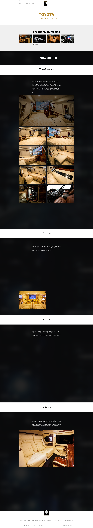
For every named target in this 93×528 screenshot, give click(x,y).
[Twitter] (21, 0)
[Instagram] (25, 0)
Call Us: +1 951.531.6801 (58, 520)
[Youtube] (23, 0)
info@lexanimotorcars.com (69, 520)
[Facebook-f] (19, 0)
